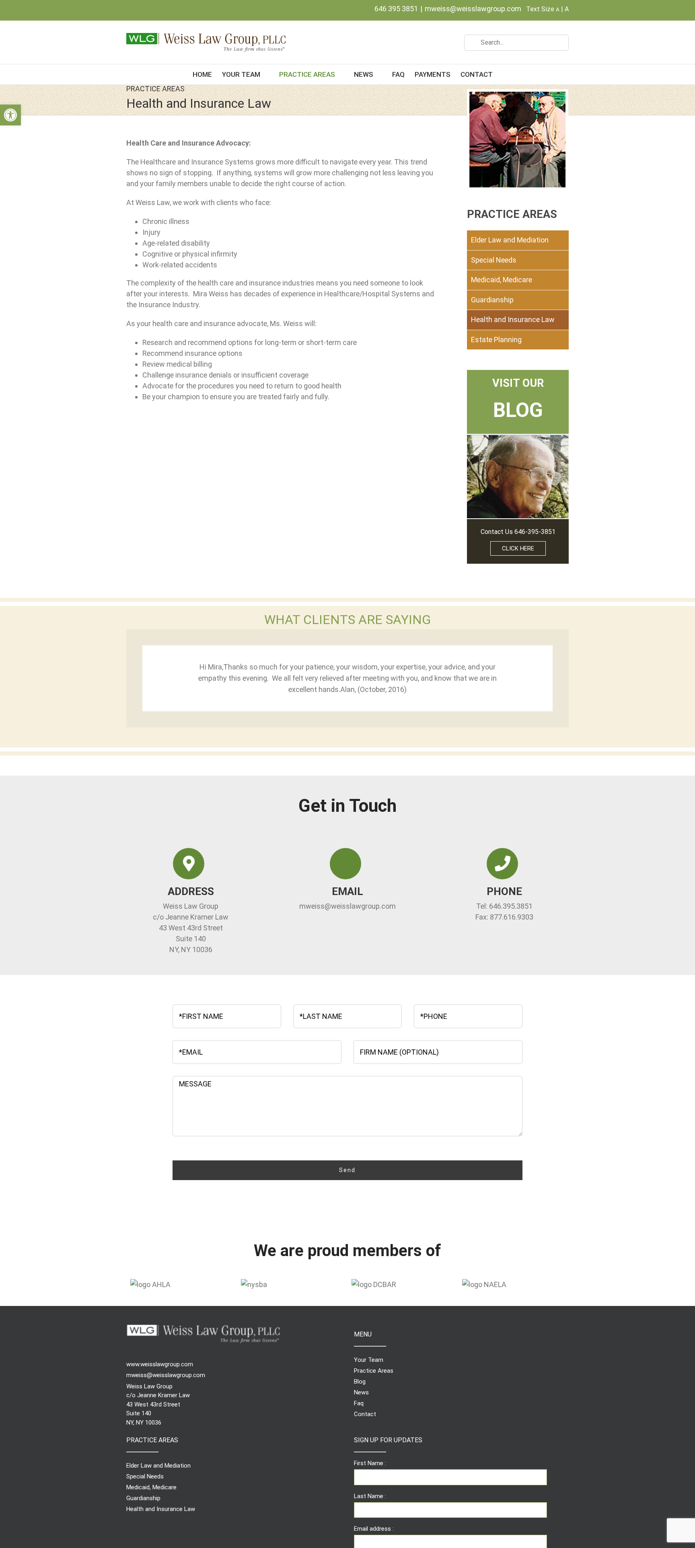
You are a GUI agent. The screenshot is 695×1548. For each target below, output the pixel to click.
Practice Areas (373, 1370)
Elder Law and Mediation (510, 240)
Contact (365, 1414)
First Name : (370, 1463)
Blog (360, 1381)
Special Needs (493, 260)
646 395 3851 (396, 8)
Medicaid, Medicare (501, 279)
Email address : (374, 1528)
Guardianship (492, 300)
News (361, 1392)
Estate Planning (496, 339)
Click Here (518, 548)
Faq (359, 1403)
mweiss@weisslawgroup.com (473, 8)
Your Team (368, 1359)
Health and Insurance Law (513, 319)
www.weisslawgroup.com (159, 1364)
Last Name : (370, 1496)
